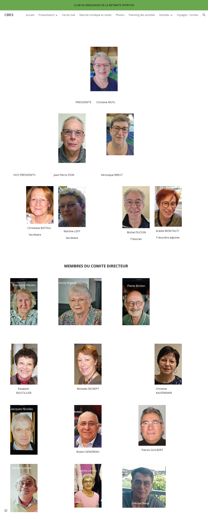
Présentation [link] (46, 15)
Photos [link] (120, 15)
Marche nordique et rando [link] (95, 15)
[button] (204, 15)
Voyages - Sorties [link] (187, 15)
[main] (104, 102)
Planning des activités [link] (142, 15)
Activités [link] (164, 15)
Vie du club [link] (68, 15)
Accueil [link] (30, 15)
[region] (104, 5)
